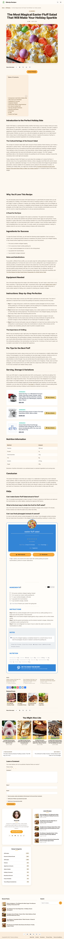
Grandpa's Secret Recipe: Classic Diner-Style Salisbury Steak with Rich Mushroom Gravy (50, 827)
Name (8, 785)
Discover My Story (16, 831)
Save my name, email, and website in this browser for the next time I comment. (25, 796)
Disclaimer (42, 937)
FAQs (10, 112)
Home (3, 7)
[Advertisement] (17, 87)
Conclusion (11, 111)
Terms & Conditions (58, 937)
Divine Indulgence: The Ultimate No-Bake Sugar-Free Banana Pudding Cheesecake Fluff (49, 815)
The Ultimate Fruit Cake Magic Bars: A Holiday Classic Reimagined (48, 821)
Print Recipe (21, 554)
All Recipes (8, 7)
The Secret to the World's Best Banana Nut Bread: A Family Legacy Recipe (49, 840)
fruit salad (31, 384)
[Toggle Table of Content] (25, 96)
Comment (8, 770)
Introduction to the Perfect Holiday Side (18, 98)
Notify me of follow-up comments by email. (17, 798)
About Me (32, 937)
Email (7, 790)
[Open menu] (60, 2)
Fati (29, 21)
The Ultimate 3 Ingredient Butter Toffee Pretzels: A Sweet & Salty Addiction (49, 834)
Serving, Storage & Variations (15, 107)
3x (53, 587)
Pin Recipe (44, 554)
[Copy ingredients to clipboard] (20, 587)
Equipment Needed (13, 103)
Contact (37, 937)
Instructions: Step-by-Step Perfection (17, 104)
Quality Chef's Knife (50, 284)
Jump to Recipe (32, 71)
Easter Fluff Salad (13, 114)
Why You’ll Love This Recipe (15, 99)
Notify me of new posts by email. (15, 801)
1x (48, 587)
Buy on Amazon (51, 397)
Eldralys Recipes (11, 2)
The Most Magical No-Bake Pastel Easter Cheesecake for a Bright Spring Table (26, 272)
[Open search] (57, 2)
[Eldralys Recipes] (3, 2)
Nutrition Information (13, 109)
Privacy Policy (49, 937)
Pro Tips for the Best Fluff (15, 106)
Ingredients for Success (14, 101)
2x (50, 587)
